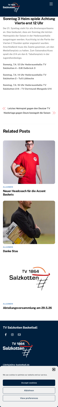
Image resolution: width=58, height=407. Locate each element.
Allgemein (8, 187)
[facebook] (6, 334)
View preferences (29, 398)
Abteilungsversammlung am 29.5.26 (27, 308)
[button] (53, 369)
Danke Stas (10, 251)
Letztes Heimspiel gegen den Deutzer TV (29, 108)
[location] (26, 334)
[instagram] (12, 334)
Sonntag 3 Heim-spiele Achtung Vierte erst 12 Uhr (29, 21)
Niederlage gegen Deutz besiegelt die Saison (27, 113)
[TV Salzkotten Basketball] (11, 11)
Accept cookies (29, 383)
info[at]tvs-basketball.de (17, 365)
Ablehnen (29, 390)
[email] (19, 334)
